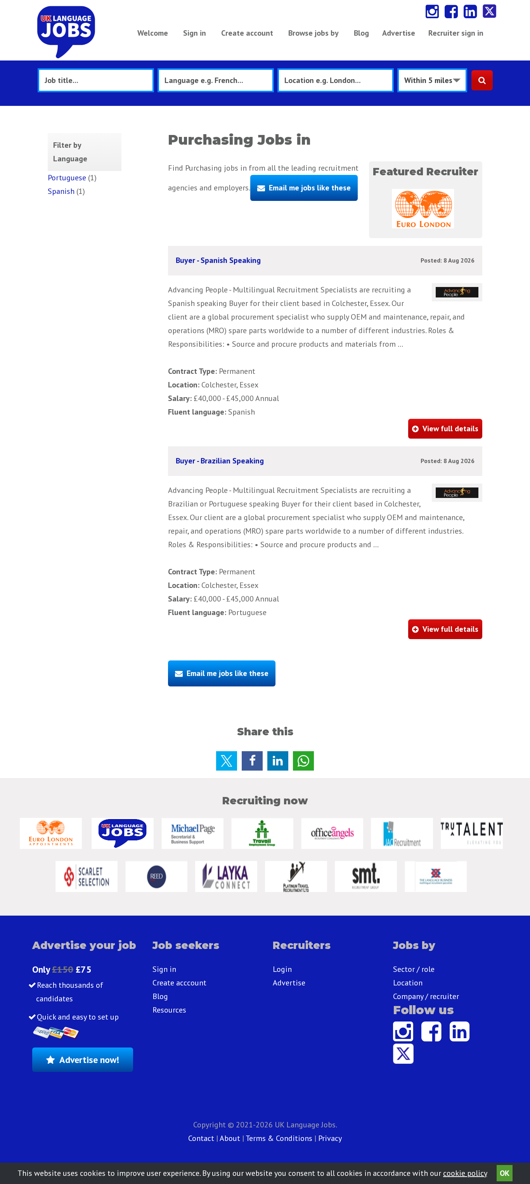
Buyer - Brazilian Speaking (220, 461)
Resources (169, 1010)
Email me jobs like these (310, 188)
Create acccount (179, 983)
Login (282, 969)
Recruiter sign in (455, 33)
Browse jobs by (313, 33)
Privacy (330, 1138)
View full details (450, 428)
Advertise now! (89, 1060)
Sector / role (414, 969)
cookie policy (465, 1173)
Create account (247, 33)
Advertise (398, 33)
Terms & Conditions (279, 1138)
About (230, 1138)
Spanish (61, 191)
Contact (202, 1138)
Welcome (152, 33)
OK (504, 1173)
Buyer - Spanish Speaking (218, 260)
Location (408, 983)
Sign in (194, 33)
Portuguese (67, 178)
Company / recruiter (426, 996)
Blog (361, 33)
